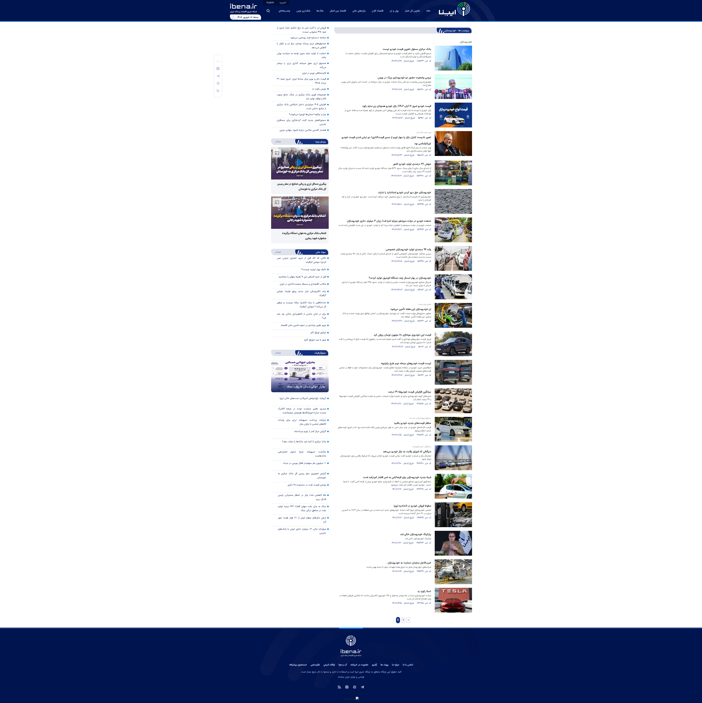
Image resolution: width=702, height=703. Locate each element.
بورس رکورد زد (319, 89)
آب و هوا (343, 665)
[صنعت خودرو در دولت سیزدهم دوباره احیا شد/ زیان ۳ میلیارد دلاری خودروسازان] (453, 229)
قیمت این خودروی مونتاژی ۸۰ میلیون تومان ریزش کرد (402, 335)
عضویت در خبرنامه (359, 665)
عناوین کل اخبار (412, 11)
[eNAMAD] (351, 699)
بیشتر (276, 141)
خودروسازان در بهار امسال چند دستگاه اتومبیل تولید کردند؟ (400, 278)
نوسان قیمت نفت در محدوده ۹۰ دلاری (307, 485)
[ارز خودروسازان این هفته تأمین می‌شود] (453, 315)
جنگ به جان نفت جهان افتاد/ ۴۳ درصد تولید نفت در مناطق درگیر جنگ (302, 508)
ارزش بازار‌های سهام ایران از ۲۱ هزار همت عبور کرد (302, 520)
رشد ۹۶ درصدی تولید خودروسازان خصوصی (408, 249)
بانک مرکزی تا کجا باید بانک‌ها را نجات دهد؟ (304, 442)
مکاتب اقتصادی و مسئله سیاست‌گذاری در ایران (303, 284)
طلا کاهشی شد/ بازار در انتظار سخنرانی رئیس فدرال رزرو (302, 497)
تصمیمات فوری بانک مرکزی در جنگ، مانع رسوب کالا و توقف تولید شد (301, 97)
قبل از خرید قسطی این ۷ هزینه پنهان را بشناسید (302, 277)
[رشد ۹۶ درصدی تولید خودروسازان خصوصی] (453, 258)
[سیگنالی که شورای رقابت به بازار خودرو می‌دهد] (453, 457)
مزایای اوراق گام (318, 333)
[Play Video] (300, 163)
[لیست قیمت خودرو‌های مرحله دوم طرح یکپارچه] (453, 372)
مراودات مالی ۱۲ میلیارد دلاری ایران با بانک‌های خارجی (302, 531)
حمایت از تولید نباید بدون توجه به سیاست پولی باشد (301, 55)
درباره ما (395, 665)
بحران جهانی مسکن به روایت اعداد (306, 387)
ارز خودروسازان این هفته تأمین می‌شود (410, 309)
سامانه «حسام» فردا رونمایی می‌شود (308, 38)
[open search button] (268, 10)
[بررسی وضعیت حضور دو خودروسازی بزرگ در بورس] (453, 86)
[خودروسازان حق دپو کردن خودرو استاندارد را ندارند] (453, 201)
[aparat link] (218, 83)
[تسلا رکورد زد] (453, 600)
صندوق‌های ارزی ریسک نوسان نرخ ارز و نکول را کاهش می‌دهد (301, 45)
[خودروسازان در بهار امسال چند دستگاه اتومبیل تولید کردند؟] (453, 286)
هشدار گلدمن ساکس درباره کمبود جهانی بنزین (303, 130)
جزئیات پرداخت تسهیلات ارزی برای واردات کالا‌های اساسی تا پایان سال (302, 422)
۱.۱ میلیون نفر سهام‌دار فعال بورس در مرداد (304, 463)
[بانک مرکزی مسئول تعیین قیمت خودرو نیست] (453, 58)
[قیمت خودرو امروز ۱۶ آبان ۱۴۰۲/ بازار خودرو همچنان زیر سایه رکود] (453, 115)
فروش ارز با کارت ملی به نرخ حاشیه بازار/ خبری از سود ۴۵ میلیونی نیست (301, 30)
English (270, 2)
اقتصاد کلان (377, 11)
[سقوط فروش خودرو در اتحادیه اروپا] (453, 514)
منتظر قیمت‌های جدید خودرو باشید (412, 423)
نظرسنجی (315, 665)
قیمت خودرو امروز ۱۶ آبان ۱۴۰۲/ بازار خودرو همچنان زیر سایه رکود (396, 106)
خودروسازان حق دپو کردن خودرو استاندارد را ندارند (404, 192)
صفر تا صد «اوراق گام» (315, 340)
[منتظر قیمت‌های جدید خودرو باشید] (453, 429)
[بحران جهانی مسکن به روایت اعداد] (300, 376)
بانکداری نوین (303, 11)
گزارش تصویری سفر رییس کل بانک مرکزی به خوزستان (302, 476)
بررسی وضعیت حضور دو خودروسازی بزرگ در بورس (404, 78)
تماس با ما (408, 665)
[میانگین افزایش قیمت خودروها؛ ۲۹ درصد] (453, 400)
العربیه (283, 2)
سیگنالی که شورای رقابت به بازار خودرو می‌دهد (407, 452)
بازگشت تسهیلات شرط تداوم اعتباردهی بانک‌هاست (302, 454)
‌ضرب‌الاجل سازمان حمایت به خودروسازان (409, 563)
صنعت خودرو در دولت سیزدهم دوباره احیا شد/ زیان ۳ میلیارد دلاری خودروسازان (389, 221)
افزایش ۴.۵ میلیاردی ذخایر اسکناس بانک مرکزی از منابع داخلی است (301, 106)
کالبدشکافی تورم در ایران (314, 73)
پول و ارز (394, 11)
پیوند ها (384, 665)
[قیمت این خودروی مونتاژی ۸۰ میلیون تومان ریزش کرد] (453, 343)
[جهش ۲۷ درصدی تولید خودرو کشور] (453, 173)
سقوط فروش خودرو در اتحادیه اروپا (412, 506)
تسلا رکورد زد (424, 591)
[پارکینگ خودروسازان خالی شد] (453, 543)
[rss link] (218, 90)
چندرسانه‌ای (284, 11)
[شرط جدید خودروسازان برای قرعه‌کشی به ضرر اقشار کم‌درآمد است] (453, 486)
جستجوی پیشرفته (298, 665)
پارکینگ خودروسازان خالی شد (415, 534)
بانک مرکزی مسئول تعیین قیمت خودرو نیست (407, 49)
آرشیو (374, 665)
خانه (428, 11)
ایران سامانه (344, 677)
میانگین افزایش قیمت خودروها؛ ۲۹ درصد (409, 392)
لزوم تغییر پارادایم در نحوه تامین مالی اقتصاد (303, 325)
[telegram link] (218, 76)
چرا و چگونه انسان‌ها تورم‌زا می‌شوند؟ (307, 114)
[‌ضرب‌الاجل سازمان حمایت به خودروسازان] (453, 571)
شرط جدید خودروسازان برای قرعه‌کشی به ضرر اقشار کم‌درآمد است (397, 477)
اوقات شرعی (329, 665)
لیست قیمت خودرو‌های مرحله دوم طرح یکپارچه (406, 363)
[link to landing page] (454, 9)
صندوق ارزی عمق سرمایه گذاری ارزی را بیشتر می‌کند (301, 65)
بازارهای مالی (358, 11)
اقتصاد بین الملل (338, 11)
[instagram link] (218, 68)
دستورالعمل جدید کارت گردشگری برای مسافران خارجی (301, 122)
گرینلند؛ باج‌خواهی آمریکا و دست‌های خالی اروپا (303, 398)
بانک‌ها (320, 11)
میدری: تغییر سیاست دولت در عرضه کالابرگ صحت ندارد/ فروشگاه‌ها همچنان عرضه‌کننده (302, 411)
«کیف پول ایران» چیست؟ (313, 269)
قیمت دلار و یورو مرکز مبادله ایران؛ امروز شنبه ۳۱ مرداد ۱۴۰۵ (301, 81)
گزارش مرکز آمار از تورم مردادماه (310, 431)
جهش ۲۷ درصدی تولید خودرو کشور (412, 164)
